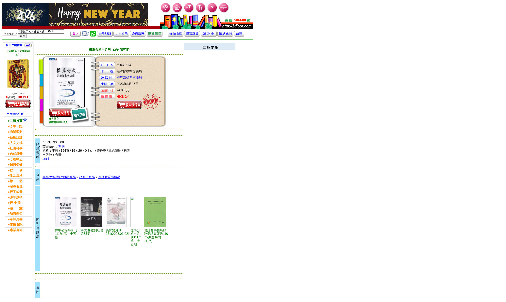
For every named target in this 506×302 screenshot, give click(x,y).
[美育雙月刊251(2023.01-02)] (117, 212)
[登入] (75, 35)
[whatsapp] (93, 35)
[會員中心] (200, 12)
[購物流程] (175, 35)
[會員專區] (138, 35)
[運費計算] (192, 35)
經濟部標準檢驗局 (129, 77)
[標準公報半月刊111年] (67, 212)
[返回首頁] (239, 35)
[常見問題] (212, 12)
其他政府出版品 (109, 177)
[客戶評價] (85, 35)
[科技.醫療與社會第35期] (92, 212)
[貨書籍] (154, 35)
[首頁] (224, 12)
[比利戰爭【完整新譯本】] (18, 74)
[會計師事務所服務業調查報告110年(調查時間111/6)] (156, 212)
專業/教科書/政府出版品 (59, 177)
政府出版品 (87, 177)
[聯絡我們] (225, 35)
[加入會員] (189, 12)
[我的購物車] (177, 12)
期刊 (61, 146)
